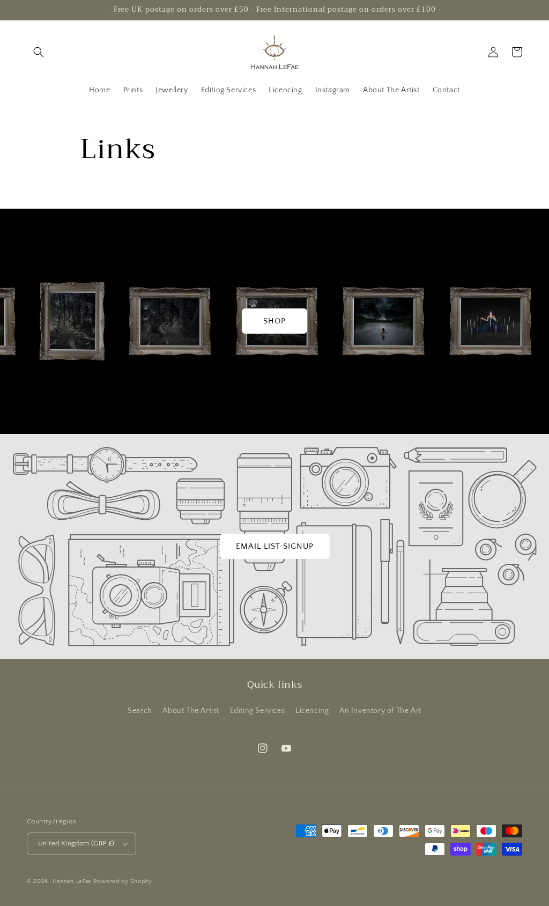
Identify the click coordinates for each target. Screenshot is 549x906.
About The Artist (190, 710)
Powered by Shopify (123, 881)
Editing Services (257, 710)
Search (140, 710)
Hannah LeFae (72, 881)
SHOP (274, 321)
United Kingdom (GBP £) (76, 843)
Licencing (312, 710)
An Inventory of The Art (380, 710)
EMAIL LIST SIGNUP (275, 546)
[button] (38, 52)
